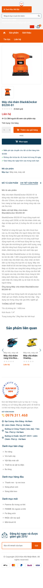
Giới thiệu (26, 32)
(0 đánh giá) (18, 109)
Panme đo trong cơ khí (15, 504)
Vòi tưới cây (10, 456)
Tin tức (6, 39)
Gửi (36, 545)
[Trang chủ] (21, 3)
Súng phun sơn (11, 487)
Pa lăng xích (10, 513)
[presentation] (3, 350)
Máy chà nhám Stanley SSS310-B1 (30, 356)
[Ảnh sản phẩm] (21, 64)
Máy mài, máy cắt (17, 172)
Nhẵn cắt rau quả (12, 518)
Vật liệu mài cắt (12, 460)
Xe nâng (8, 451)
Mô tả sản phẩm (10, 183)
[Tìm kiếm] (39, 16)
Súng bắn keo (11, 491)
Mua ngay (23, 141)
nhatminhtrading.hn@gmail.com (16, 22)
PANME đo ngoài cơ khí (15, 509)
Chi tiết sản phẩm (29, 183)
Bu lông (8, 469)
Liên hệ (17, 39)
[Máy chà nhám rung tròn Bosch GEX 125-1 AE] (12, 342)
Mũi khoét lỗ (10, 522)
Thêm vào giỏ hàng (29, 130)
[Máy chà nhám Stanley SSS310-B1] (31, 342)
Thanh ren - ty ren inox (15, 482)
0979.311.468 (9, 19)
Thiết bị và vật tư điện (14, 465)
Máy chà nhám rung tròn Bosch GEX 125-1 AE (11, 356)
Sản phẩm (14, 32)
